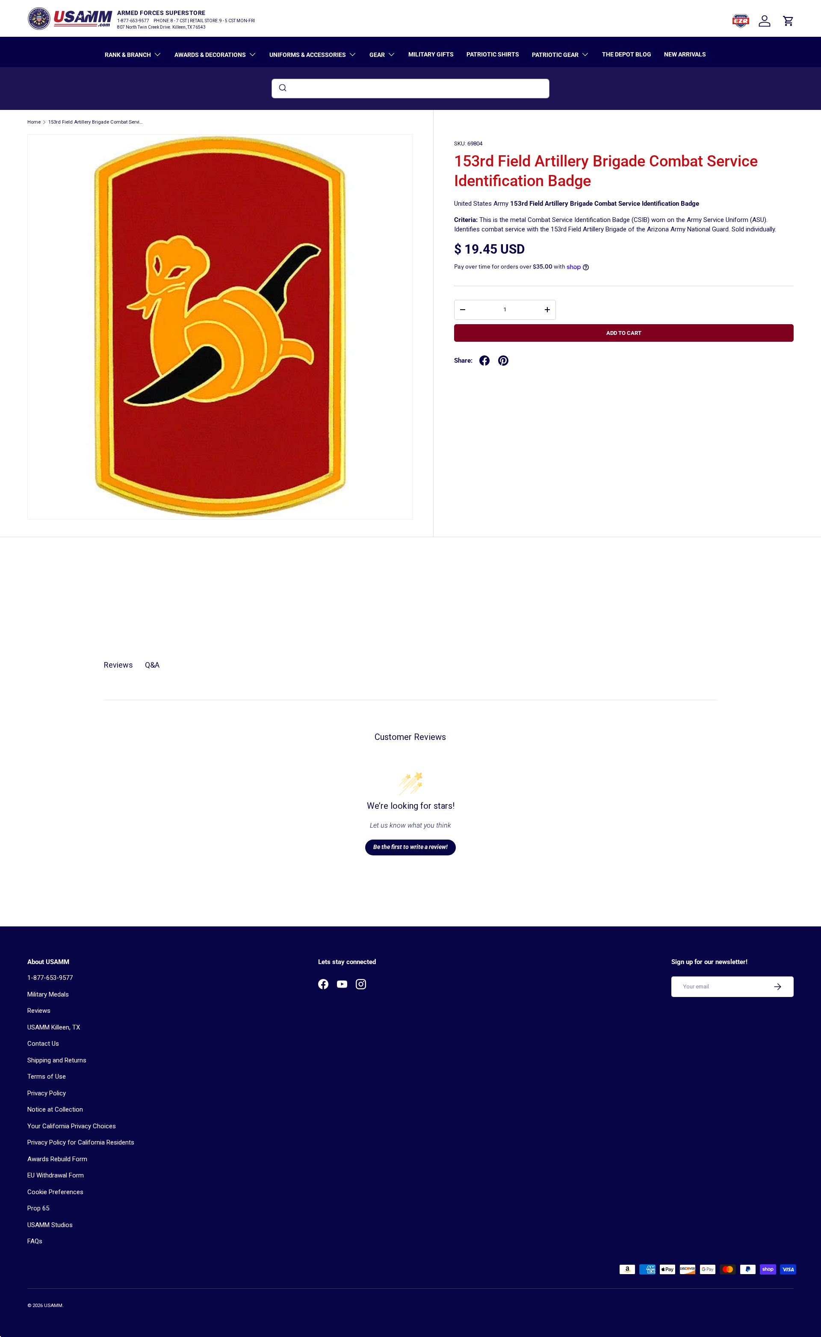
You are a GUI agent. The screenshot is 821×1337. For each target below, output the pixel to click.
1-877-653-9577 (50, 978)
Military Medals (48, 994)
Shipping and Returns (56, 1060)
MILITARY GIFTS (431, 54)
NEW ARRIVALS (685, 54)
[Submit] (282, 88)
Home (34, 122)
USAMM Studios (50, 1225)
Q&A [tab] (152, 664)
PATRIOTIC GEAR (555, 54)
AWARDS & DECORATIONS (210, 54)
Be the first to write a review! (410, 846)
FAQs (34, 1241)
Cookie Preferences (55, 1192)
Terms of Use (46, 1076)
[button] (788, 21)
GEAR (377, 54)
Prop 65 (38, 1208)
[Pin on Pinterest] (503, 360)
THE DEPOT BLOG (626, 54)
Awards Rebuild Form (57, 1159)
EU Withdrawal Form (55, 1175)
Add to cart (623, 333)
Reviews (38, 1011)
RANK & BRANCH (128, 54)
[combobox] (410, 88)
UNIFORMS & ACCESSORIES (307, 54)
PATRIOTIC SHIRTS (493, 54)
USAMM (53, 1305)
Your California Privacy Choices (71, 1126)
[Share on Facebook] (484, 360)
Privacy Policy (46, 1093)
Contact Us (43, 1043)
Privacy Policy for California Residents (80, 1142)
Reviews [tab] (118, 664)
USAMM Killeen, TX (53, 1027)
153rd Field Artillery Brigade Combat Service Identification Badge (96, 122)
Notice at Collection (55, 1109)
